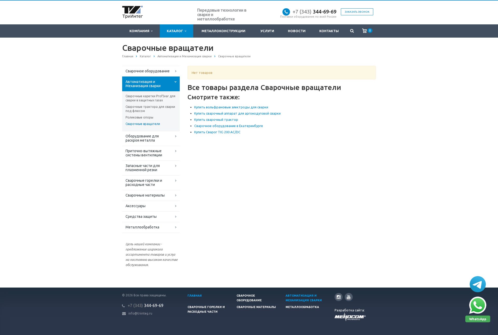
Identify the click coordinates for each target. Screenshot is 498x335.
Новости (297, 31)
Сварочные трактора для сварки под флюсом (150, 109)
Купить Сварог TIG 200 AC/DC (217, 132)
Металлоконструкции (223, 31)
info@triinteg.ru (140, 313)
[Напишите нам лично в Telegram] (477, 284)
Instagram (339, 297)
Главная (195, 295)
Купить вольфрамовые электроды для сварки (231, 107)
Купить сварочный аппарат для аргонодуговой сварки (237, 113)
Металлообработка (142, 227)
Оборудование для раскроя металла (142, 138)
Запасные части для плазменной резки (143, 168)
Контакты (329, 31)
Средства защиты (141, 216)
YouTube (349, 297)
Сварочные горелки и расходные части (144, 182)
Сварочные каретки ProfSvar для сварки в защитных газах (150, 98)
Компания (140, 31)
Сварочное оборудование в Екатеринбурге (228, 126)
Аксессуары (136, 206)
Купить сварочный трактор (216, 119)
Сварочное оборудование (148, 71)
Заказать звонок (357, 11)
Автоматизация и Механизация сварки (143, 84)
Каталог (176, 31)
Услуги (267, 31)
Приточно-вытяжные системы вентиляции (144, 153)
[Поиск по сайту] (352, 31)
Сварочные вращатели (143, 123)
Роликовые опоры (139, 117)
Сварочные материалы (145, 195)
